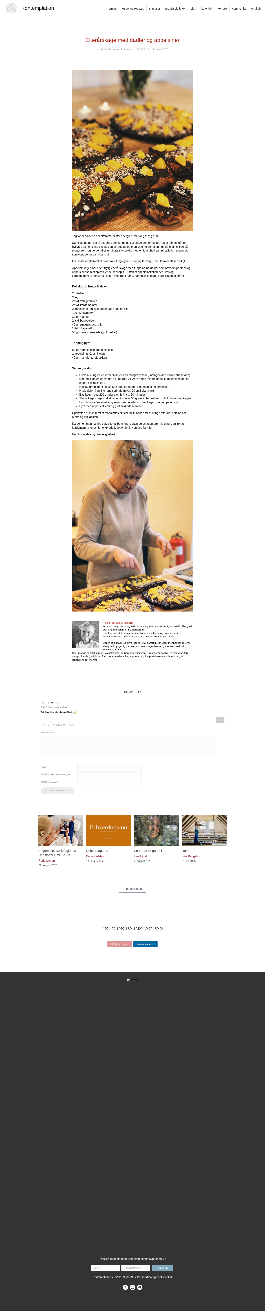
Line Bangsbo (191, 856)
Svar (221, 720)
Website (49, 781)
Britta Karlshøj (95, 856)
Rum (185, 851)
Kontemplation (37, 8)
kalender (207, 8)
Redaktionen (46, 860)
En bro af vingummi (148, 851)
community (239, 8)
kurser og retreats (133, 8)
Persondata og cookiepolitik (155, 1277)
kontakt (222, 8)
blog (193, 8)
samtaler (154, 8)
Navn (44, 766)
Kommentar (47, 732)
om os (112, 8)
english (256, 8)
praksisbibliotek (175, 8)
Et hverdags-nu (97, 851)
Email (55, 774)
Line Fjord (140, 856)
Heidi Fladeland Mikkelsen (117, 49)
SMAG (140, 49)
